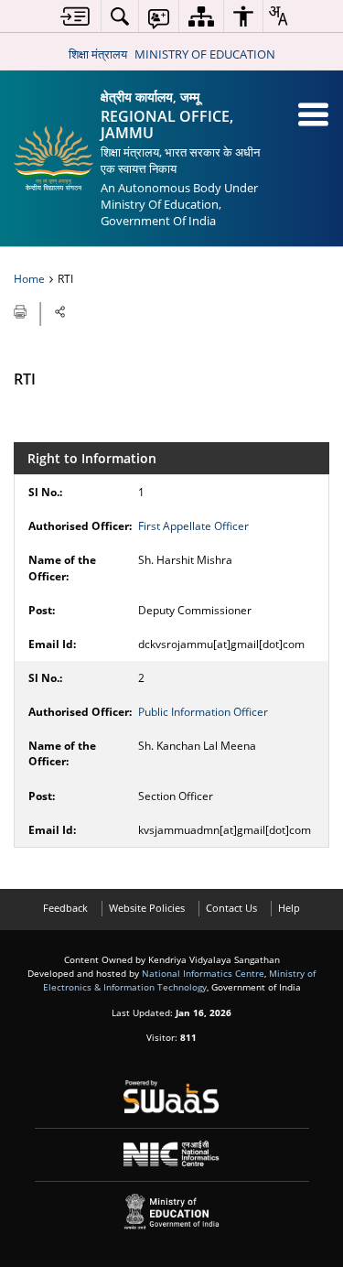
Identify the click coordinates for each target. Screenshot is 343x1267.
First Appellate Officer (193, 526)
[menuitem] (75, 16)
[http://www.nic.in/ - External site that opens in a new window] (171, 1154)
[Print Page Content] (21, 310)
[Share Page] (60, 311)
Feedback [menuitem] (65, 908)
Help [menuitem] (289, 908)
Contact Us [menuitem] (231, 908)
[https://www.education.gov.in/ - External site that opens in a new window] (171, 1211)
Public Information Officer (203, 712)
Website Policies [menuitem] (147, 908)
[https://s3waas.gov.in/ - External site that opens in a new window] (171, 1097)
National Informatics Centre (203, 973)
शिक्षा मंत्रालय (98, 54)
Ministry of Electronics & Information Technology (179, 980)
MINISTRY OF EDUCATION (204, 54)
